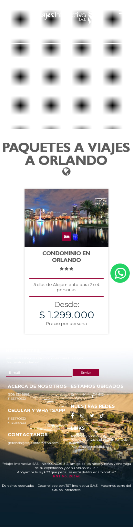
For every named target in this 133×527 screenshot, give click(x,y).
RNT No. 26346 (66, 476)
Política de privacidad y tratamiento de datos (99, 441)
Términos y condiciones (88, 436)
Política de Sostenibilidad (89, 446)
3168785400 (81, 33)
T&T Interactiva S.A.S (81, 486)
